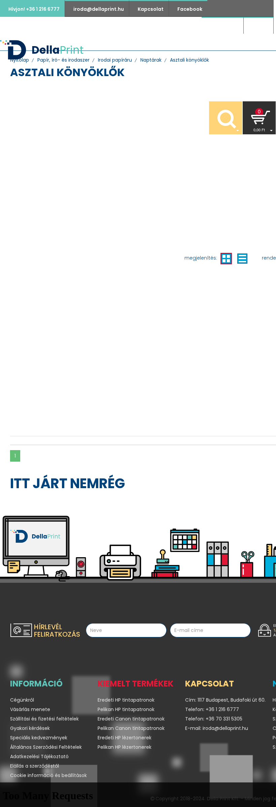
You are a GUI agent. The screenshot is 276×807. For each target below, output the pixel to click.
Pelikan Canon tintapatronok (131, 728)
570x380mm (35, 159)
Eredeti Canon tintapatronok (131, 718)
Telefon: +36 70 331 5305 (213, 718)
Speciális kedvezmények (38, 737)
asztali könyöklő (38, 138)
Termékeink (144, 50)
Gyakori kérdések (30, 728)
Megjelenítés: (200, 258)
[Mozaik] (226, 258)
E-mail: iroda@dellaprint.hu (216, 728)
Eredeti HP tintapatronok (126, 700)
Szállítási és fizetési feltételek (44, 718)
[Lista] (242, 258)
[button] (259, 118)
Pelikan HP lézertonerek (124, 747)
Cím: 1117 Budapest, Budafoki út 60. (224, 700)
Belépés (258, 26)
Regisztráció (222, 26)
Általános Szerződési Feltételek (46, 747)
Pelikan (51, 84)
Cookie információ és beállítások (48, 775)
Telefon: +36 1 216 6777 (212, 709)
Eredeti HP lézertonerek (124, 737)
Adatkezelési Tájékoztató (39, 756)
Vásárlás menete (30, 709)
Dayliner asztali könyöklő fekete (39, 285)
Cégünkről (188, 50)
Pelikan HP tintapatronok (126, 709)
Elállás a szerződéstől (34, 766)
